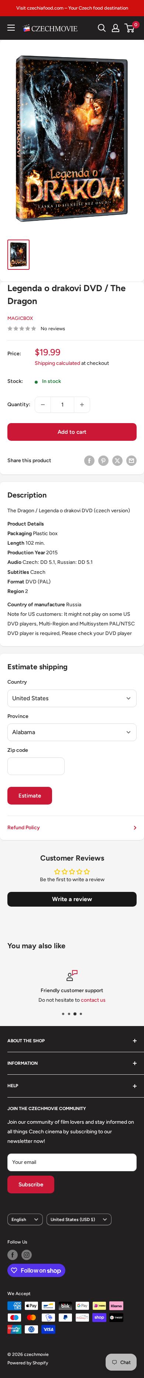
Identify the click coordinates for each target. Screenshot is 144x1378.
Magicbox (20, 318)
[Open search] (102, 28)
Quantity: (18, 404)
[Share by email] (131, 461)
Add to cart (72, 432)
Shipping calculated (57, 363)
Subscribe (30, 1184)
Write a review (72, 899)
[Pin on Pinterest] (103, 461)
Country (17, 682)
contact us (93, 1000)
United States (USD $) (73, 1219)
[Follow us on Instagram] (26, 1255)
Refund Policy (23, 827)
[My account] (115, 28)
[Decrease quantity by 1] (43, 404)
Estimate (29, 795)
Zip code (17, 750)
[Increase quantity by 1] (82, 404)
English (18, 1219)
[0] (129, 28)
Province (17, 716)
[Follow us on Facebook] (12, 1255)
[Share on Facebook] (89, 461)
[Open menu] (11, 28)
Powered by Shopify (27, 1362)
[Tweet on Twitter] (117, 461)
